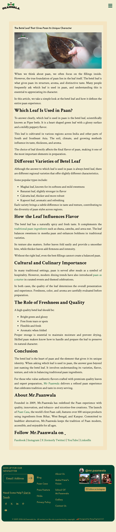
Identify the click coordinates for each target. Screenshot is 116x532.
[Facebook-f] (6, 504)
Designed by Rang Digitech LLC (91, 519)
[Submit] (31, 478)
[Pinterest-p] (23, 504)
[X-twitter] (11, 504)
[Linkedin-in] (17, 504)
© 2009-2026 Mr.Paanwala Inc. (24, 519)
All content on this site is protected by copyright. (56, 519)
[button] (84, 479)
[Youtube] (6, 510)
